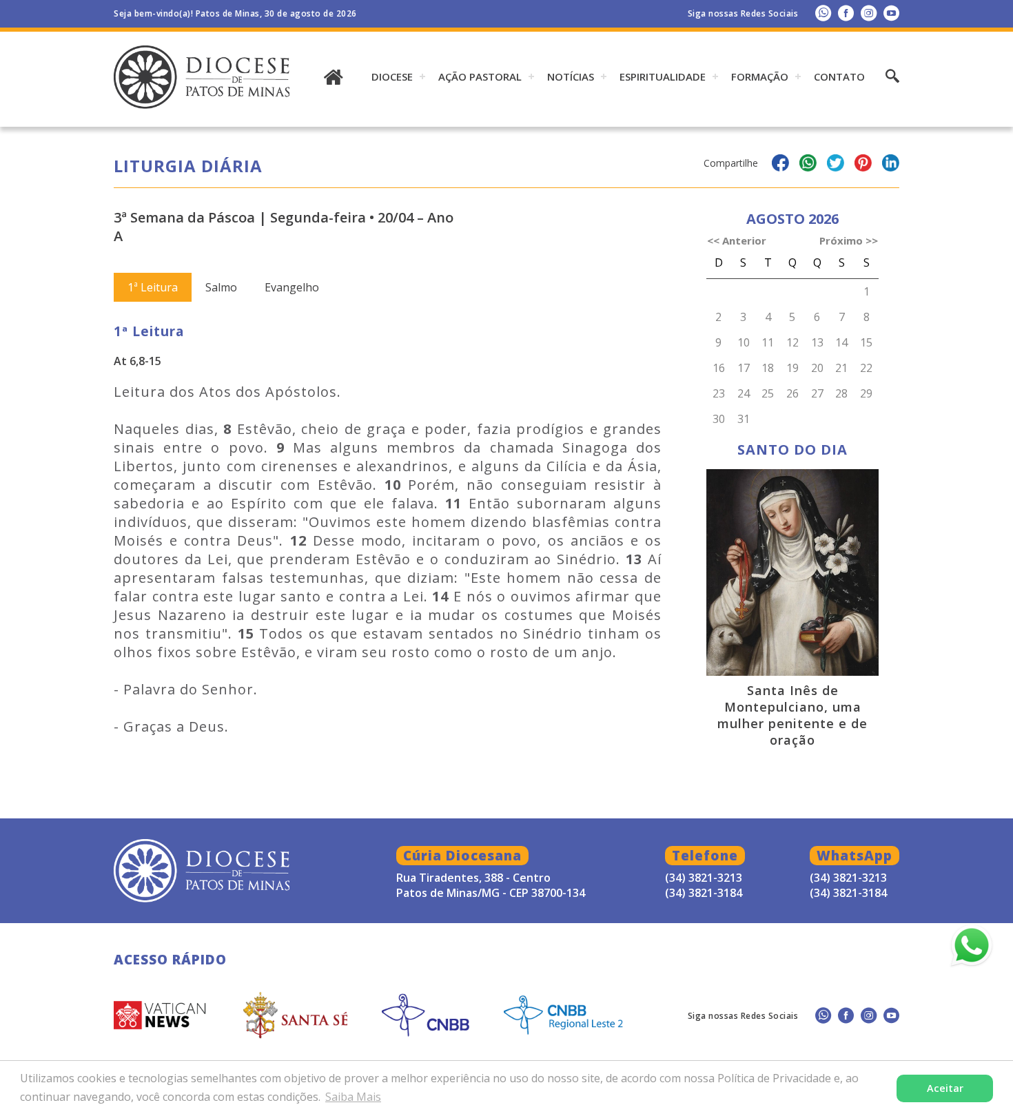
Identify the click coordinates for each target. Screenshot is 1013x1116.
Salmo (221, 287)
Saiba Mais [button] (353, 1096)
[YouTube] (891, 13)
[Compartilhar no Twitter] (835, 165)
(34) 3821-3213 (848, 877)
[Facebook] (846, 13)
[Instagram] (869, 13)
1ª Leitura (152, 287)
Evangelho (292, 287)
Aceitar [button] (945, 1088)
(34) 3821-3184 (848, 892)
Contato (839, 76)
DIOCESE (392, 76)
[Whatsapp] (823, 13)
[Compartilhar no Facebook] (780, 165)
